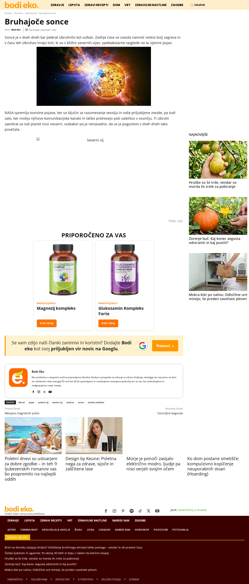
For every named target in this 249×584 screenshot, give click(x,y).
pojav (31, 402)
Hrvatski (201, 510)
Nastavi (165, 346)
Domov (8, 13)
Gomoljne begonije (170, 413)
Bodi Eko (16, 29)
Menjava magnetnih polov (22, 413)
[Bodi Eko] (18, 381)
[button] (197, 5)
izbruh (21, 402)
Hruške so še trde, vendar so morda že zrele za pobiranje (213, 184)
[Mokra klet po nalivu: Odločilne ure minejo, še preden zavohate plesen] (218, 272)
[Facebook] (33, 391)
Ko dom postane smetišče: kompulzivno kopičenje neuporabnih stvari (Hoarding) (213, 466)
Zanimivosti (31, 13)
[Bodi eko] (22, 5)
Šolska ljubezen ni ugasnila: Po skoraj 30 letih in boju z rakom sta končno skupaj (57, 553)
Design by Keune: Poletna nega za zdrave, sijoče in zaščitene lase (91, 463)
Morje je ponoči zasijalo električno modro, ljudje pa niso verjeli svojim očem (153, 463)
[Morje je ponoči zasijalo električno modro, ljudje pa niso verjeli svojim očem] (154, 435)
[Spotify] (131, 511)
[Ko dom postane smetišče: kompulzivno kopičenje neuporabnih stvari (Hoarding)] (215, 435)
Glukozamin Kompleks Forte (121, 311)
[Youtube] (50, 391)
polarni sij (43, 402)
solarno (70, 402)
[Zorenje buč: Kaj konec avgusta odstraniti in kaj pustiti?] (218, 216)
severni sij (57, 402)
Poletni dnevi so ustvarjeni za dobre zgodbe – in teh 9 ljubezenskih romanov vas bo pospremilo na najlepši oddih (31, 468)
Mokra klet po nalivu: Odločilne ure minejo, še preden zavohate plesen (218, 296)
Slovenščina (185, 510)
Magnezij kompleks (56, 308)
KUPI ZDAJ (46, 323)
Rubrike (19, 13)
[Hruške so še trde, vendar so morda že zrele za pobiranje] (218, 160)
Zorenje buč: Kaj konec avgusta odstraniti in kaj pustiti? (214, 240)
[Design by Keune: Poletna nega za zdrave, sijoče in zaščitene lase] (94, 435)
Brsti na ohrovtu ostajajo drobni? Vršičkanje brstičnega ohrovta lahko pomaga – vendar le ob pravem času (73, 547)
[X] (44, 391)
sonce (81, 402)
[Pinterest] (123, 511)
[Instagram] (38, 391)
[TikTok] (140, 511)
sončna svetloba (96, 402)
